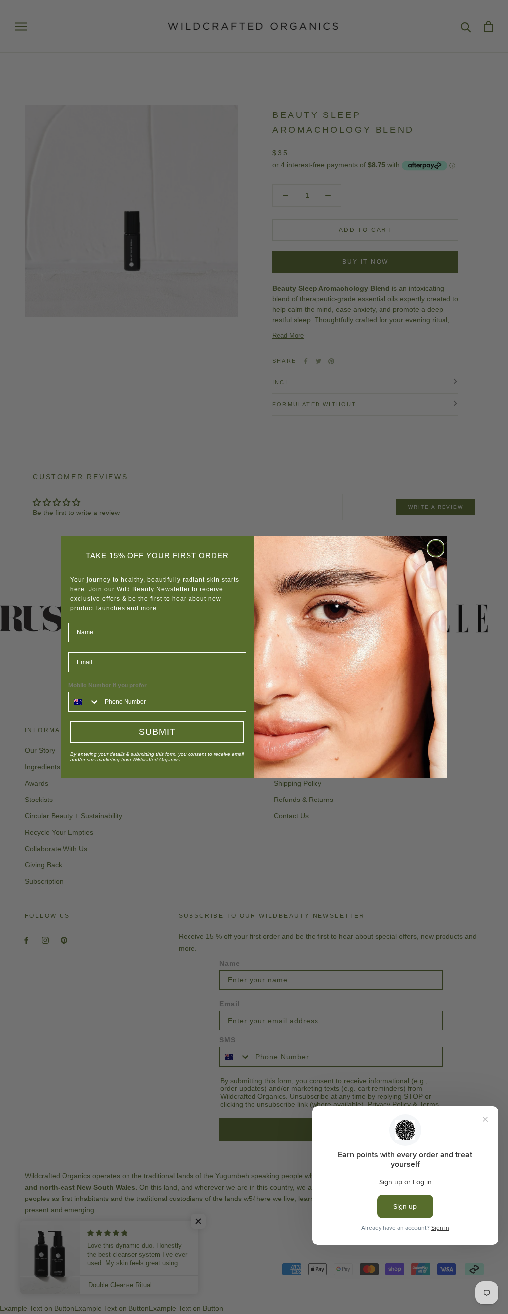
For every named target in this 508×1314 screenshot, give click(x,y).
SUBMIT (157, 732)
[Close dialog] (436, 548)
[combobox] (84, 701)
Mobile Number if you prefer (107, 685)
